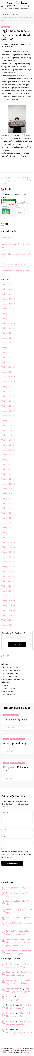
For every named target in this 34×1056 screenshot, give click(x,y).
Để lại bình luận (7, 46)
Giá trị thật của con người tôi (18, 887)
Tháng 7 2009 (7, 625)
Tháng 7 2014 (7, 352)
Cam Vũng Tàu (7, 691)
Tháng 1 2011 (7, 537)
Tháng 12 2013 (8, 377)
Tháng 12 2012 (8, 430)
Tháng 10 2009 (8, 610)
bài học (6, 739)
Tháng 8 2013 (7, 391)
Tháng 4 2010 (7, 581)
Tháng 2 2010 (7, 591)
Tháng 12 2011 (8, 484)
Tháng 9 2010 (7, 557)
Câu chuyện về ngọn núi (15, 719)
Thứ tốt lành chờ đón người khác (15, 270)
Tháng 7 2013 (7, 396)
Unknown (10, 996)
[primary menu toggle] (2, 6)
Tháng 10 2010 (8, 552)
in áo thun (10, 972)
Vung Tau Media (8, 694)
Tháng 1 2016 (7, 318)
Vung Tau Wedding (9, 673)
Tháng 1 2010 (7, 596)
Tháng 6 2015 (7, 333)
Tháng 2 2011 (7, 532)
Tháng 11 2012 (8, 435)
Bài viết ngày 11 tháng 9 (14, 743)
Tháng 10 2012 (8, 440)
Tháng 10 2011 (8, 493)
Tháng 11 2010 (8, 547)
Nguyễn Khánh (12, 988)
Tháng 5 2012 (7, 464)
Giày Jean (5, 682)
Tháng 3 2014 (7, 367)
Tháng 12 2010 (8, 542)
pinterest (5, 685)
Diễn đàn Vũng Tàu (9, 667)
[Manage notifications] (4, 1051)
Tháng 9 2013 (7, 386)
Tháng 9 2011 (7, 498)
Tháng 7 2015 (7, 328)
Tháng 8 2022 (7, 284)
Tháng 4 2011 (7, 523)
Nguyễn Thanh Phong (11, 44)
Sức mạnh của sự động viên (13, 264)
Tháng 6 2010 (7, 571)
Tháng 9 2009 (7, 615)
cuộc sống (6, 27)
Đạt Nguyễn (11, 964)
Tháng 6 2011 (7, 513)
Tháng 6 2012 (7, 459)
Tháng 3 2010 (7, 586)
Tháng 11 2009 (8, 605)
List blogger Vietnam (10, 670)
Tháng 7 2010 (7, 566)
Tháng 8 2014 (7, 347)
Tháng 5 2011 (7, 518)
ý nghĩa (15, 715)
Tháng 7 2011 (7, 508)
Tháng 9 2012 (7, 445)
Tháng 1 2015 (7, 338)
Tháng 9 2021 (7, 294)
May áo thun (11, 980)
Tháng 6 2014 (7, 357)
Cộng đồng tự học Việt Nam (13, 679)
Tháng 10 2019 (8, 304)
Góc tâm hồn (17, 3)
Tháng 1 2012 (7, 479)
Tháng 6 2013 (7, 401)
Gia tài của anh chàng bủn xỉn (19, 917)
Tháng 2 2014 (7, 372)
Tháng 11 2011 (8, 489)
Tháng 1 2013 (7, 425)
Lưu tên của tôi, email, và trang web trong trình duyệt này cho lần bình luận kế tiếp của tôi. (16, 854)
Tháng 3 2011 (7, 527)
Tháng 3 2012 (7, 469)
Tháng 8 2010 (7, 562)
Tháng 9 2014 (7, 343)
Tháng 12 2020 (8, 299)
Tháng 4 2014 (7, 362)
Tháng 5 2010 (7, 576)
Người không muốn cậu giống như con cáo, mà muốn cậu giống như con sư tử (18, 942)
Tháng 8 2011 (7, 503)
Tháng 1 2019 (7, 308)
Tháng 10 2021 (8, 289)
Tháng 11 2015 (8, 323)
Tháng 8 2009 (7, 620)
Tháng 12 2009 (8, 600)
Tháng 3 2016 (7, 313)
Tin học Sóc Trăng (9, 676)
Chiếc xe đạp (6, 237)
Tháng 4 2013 (7, 411)
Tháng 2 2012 (7, 474)
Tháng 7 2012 (7, 455)
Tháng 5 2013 (7, 406)
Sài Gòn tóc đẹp (8, 688)
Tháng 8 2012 (7, 450)
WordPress (26, 1052)
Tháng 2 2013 (7, 420)
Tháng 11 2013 (8, 382)
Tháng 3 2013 (7, 416)
